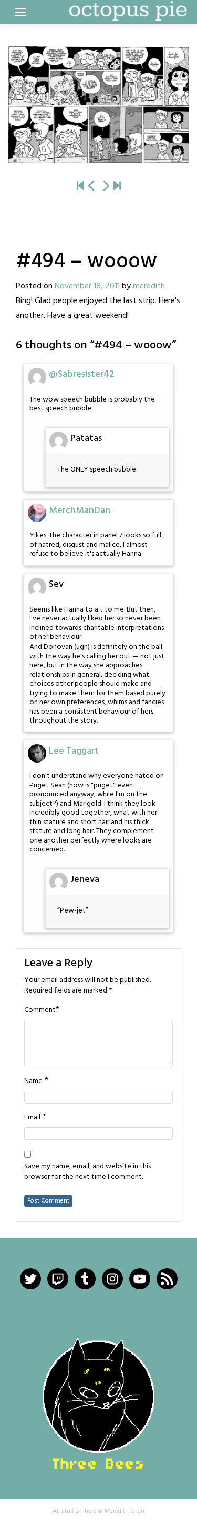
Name (33, 1081)
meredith (149, 286)
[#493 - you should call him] (92, 186)
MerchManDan (79, 510)
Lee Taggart (74, 751)
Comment (40, 1010)
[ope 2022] (117, 186)
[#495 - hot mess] (98, 104)
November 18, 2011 (87, 286)
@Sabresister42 (82, 374)
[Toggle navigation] (20, 12)
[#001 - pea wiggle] (80, 186)
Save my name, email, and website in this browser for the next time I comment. (87, 1172)
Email (32, 1118)
